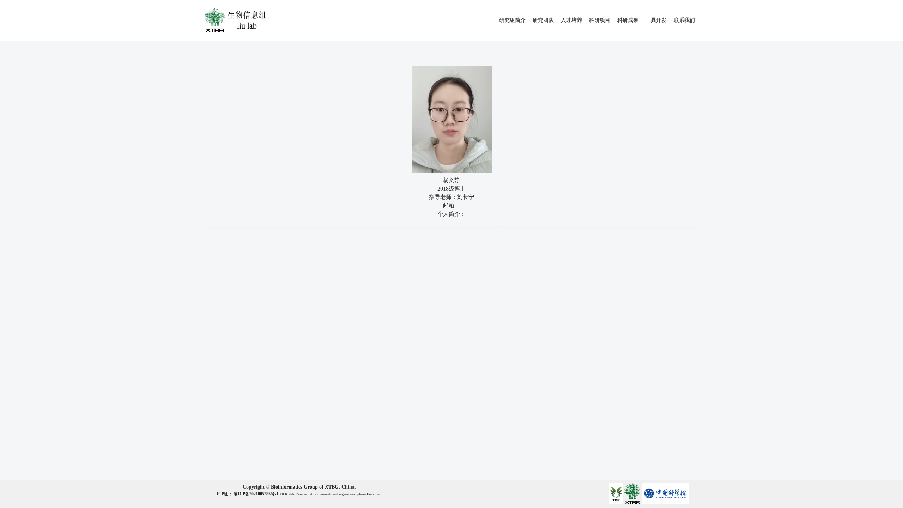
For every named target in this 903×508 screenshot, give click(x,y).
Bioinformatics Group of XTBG (305, 487)
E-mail (371, 494)
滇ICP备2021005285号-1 (256, 493)
